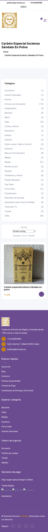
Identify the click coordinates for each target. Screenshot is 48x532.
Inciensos (24, 149)
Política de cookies (9, 453)
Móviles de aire (24, 166)
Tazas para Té (24, 207)
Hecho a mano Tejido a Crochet (24, 144)
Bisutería (24, 113)
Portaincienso (24, 193)
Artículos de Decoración (24, 104)
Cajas (24, 122)
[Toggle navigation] (45, 20)
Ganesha (24, 140)
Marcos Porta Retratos (24, 153)
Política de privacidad (10, 381)
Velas (24, 216)
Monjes (24, 162)
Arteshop (24, 516)
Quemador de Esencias (24, 198)
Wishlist (4, 463)
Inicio (5, 52)
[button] (23, 7)
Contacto (5, 376)
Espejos (24, 135)
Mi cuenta (5, 448)
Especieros (24, 131)
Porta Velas (24, 189)
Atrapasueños (24, 108)
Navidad (24, 171)
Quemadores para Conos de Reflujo (24, 202)
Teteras (24, 211)
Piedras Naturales (24, 180)
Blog (3, 371)
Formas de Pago (8, 386)
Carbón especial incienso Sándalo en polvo (23, 288)
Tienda (4, 458)
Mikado (24, 157)
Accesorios (24, 90)
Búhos (24, 117)
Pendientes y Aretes (24, 175)
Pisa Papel (24, 184)
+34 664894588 (36, 3)
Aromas (24, 99)
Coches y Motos (24, 126)
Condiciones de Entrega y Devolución (17, 390)
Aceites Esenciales (24, 95)
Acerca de (5, 367)
